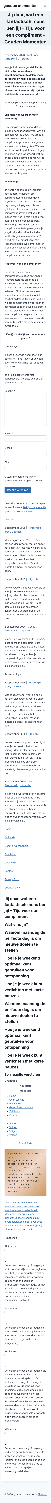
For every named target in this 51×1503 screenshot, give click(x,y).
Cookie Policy (12, 887)
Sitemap (42, 1494)
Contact (9, 871)
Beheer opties (21, 1214)
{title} (33, 1225)
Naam (9, 433)
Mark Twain (27, 1143)
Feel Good (33, 55)
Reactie (10, 391)
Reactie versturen (17, 489)
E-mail (9, 447)
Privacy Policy (12, 879)
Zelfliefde (10, 837)
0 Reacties (24, 58)
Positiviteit (10, 854)
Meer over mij (12, 1202)
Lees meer (26, 1202)
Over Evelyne (12, 862)
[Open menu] (45, 5)
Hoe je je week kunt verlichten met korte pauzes (24, 989)
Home (8, 829)
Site (7, 462)
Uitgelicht (10, 58)
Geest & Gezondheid (16, 845)
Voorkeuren (23, 1225)
